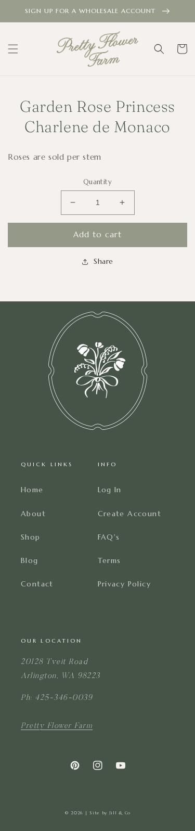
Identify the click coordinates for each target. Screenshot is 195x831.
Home (32, 489)
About (33, 513)
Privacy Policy (124, 584)
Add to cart (97, 234)
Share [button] (103, 261)
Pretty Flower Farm (57, 726)
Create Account (130, 513)
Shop (31, 537)
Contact (37, 584)
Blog (29, 560)
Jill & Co (120, 812)
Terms (109, 560)
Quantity (97, 181)
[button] (13, 48)
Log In (110, 489)
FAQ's (109, 537)
